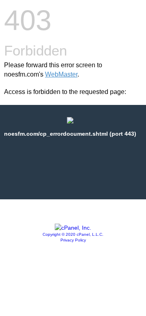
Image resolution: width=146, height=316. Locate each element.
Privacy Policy (73, 240)
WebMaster (61, 74)
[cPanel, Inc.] (73, 227)
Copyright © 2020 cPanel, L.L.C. (73, 234)
